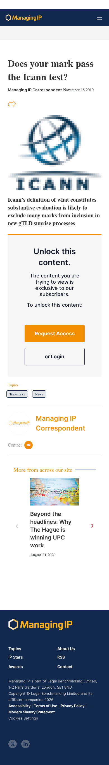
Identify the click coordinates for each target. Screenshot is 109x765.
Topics (14, 648)
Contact (64, 667)
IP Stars (15, 657)
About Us (66, 648)
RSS (61, 657)
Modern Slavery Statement (31, 712)
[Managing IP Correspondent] (22, 423)
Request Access (55, 333)
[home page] (24, 17)
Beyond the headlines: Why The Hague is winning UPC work (51, 530)
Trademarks (17, 394)
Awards (15, 667)
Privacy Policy (72, 705)
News (39, 394)
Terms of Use (45, 705)
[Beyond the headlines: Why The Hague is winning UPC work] (54, 492)
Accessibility (19, 705)
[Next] (92, 526)
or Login (54, 356)
